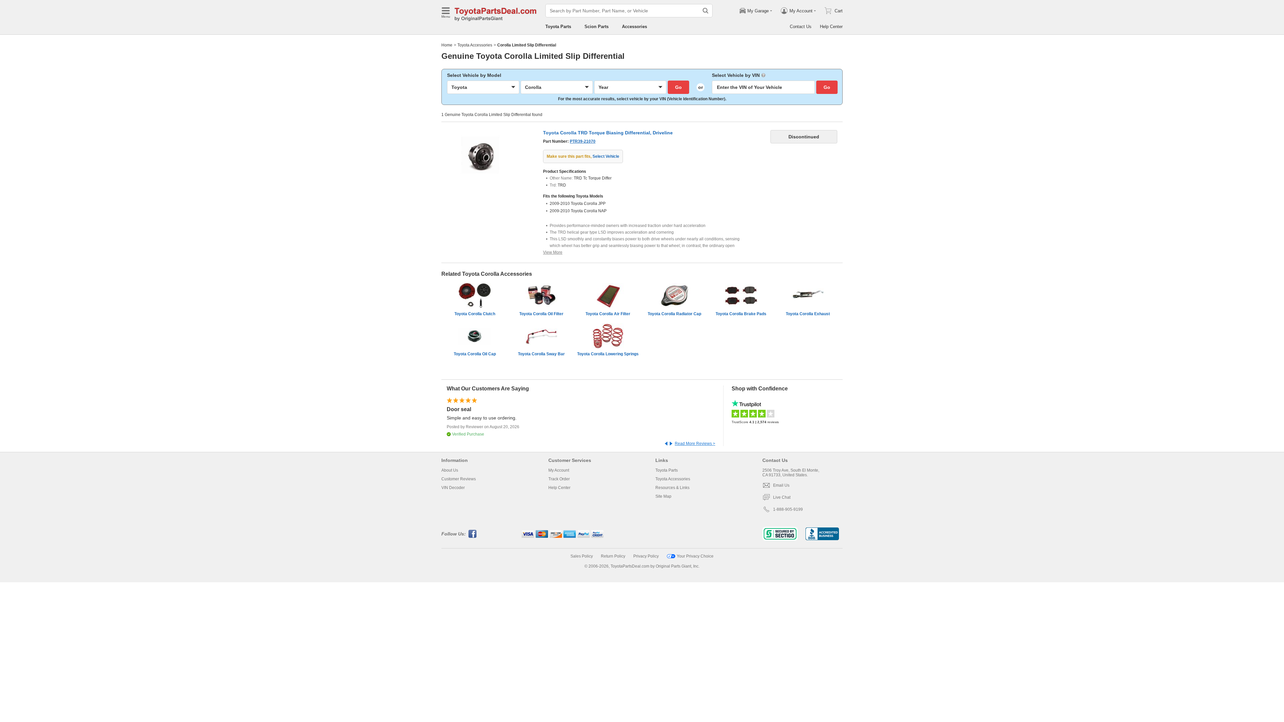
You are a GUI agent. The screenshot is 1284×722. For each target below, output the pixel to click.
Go (678, 87)
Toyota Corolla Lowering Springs (608, 354)
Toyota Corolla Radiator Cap (674, 314)
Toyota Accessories (474, 45)
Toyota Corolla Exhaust (808, 314)
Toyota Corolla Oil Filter (541, 314)
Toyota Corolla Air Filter (607, 314)
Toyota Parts (558, 26)
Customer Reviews (458, 479)
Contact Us (801, 26)
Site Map (663, 496)
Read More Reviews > (695, 443)
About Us (449, 470)
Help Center (831, 26)
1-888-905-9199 (788, 509)
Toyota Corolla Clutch (474, 314)
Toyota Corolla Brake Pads (741, 314)
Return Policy (613, 556)
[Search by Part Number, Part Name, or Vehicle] (706, 11)
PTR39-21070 (583, 141)
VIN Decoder (453, 487)
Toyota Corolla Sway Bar (541, 354)
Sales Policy (581, 556)
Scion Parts (596, 26)
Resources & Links (672, 487)
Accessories (634, 26)
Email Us (781, 485)
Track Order (559, 479)
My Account (558, 470)
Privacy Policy (646, 556)
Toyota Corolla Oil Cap (475, 354)
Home (446, 45)
